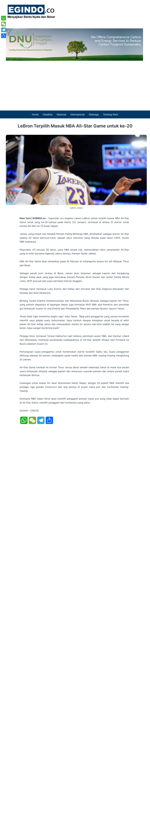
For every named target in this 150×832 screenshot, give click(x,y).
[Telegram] (3, 30)
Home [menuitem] (35, 114)
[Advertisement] (75, 82)
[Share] (3, 36)
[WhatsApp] (3, 18)
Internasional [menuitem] (77, 114)
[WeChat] (3, 24)
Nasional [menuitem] (61, 114)
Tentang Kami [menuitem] (110, 114)
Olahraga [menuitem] (94, 114)
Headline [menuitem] (47, 114)
